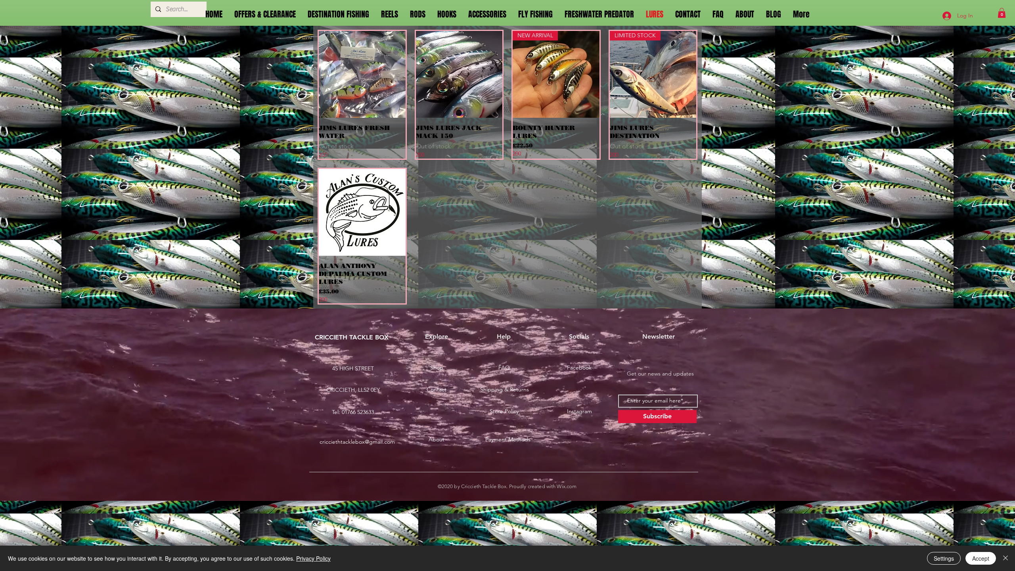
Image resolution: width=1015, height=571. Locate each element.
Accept (980, 558)
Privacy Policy (313, 558)
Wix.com (566, 486)
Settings (944, 558)
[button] (1002, 13)
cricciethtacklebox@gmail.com (357, 441)
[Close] (1005, 558)
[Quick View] (362, 74)
